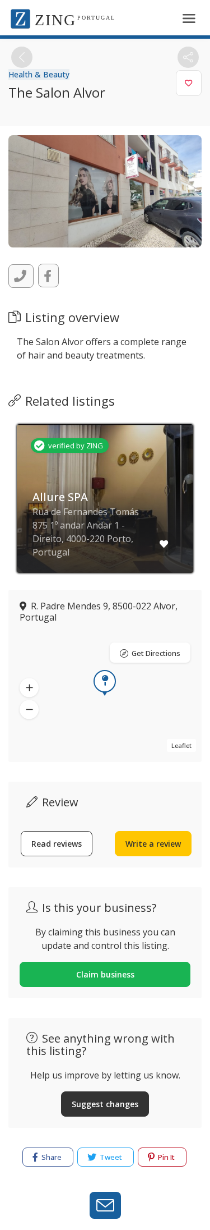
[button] (29, 687)
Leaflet (181, 745)
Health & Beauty (38, 74)
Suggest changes (105, 1104)
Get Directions (156, 653)
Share (51, 1157)
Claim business (105, 974)
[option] (105, 507)
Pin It (165, 1157)
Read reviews (56, 843)
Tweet (110, 1157)
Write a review (153, 843)
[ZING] (20, 18)
